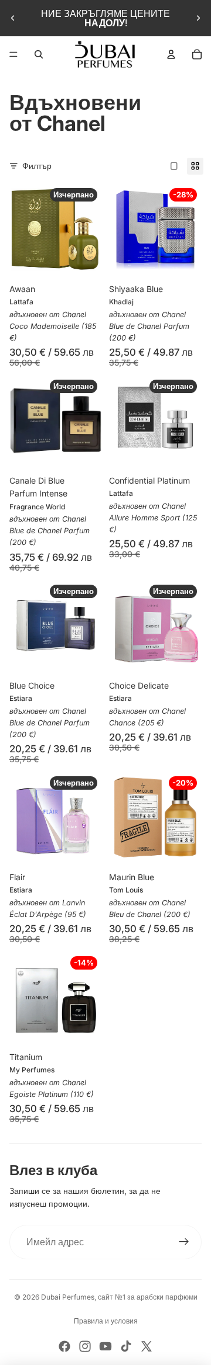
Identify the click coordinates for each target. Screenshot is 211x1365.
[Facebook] (64, 1346)
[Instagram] (85, 1346)
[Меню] (13, 54)
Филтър (37, 166)
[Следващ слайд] (198, 18)
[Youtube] (105, 1346)
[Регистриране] (184, 1242)
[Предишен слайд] (13, 18)
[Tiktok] (126, 1346)
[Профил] (171, 54)
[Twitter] (146, 1346)
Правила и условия (106, 1321)
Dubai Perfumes (67, 1297)
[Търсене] (39, 54)
